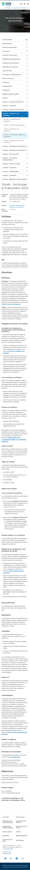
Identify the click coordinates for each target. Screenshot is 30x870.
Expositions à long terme (10, 67)
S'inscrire (8, 8)
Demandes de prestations (11, 63)
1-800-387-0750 (8, 849)
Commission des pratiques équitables (7, 827)
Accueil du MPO (7, 39)
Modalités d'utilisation (21, 835)
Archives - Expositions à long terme (14, 150)
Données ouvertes (7, 831)
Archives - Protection (9, 105)
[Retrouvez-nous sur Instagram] (11, 859)
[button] (27, 43)
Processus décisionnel (10, 47)
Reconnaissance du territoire (21, 821)
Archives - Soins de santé (11, 154)
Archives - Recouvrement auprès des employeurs (14, 135)
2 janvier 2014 (16, 757)
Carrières (18, 831)
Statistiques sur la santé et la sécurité (7, 821)
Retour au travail (8, 78)
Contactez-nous (20, 817)
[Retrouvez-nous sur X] (23, 859)
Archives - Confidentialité (11, 171)
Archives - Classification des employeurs (12, 120)
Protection (6, 51)
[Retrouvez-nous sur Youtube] (17, 859)
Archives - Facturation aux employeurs (11, 130)
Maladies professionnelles (11, 94)
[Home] (6, 3)
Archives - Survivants (9, 167)
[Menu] (27, 4)
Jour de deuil (5, 817)
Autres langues (20, 840)
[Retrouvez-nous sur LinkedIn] (5, 859)
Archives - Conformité (9, 175)
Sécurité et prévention (10, 55)
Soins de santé (7, 70)
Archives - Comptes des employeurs (14, 125)
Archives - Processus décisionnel (13, 102)
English (21, 4)
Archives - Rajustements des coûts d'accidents (14, 141)
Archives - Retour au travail (11, 163)
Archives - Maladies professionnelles (14, 179)
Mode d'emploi (7, 43)
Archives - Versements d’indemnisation (10, 159)
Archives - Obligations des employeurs (11, 114)
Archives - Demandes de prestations (14, 146)
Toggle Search (24, 3)
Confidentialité (7, 86)
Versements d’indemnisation (12, 74)
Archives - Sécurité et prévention (13, 109)
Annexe (5, 98)
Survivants (6, 82)
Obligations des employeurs (11, 59)
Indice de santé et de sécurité (21, 827)
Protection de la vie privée (7, 840)
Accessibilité (5, 835)
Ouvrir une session (21, 8)
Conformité (6, 90)
